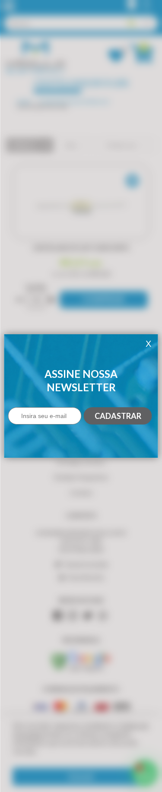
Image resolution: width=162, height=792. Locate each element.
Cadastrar (118, 416)
